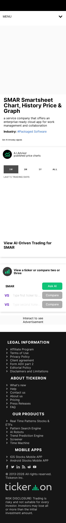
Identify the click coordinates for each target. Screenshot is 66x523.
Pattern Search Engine (25, 428)
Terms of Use (19, 353)
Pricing (15, 400)
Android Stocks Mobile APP (29, 460)
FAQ (13, 407)
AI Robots (17, 432)
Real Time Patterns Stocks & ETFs (27, 422)
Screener (16, 439)
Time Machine (19, 443)
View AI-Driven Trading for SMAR (28, 245)
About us (16, 396)
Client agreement (22, 360)
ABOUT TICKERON (28, 378)
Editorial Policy (20, 367)
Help (13, 389)
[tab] (11, 169)
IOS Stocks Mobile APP (26, 457)
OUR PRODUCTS (28, 414)
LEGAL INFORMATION (29, 342)
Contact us (17, 392)
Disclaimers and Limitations (29, 371)
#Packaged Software (32, 131)
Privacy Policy (20, 356)
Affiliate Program (22, 349)
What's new (18, 385)
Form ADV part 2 (22, 364)
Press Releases (20, 403)
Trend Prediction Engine (26, 435)
